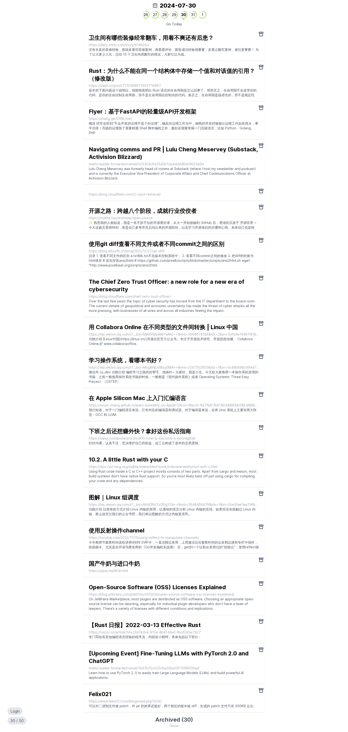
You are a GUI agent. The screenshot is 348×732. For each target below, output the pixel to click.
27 (155, 14)
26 (145, 14)
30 (183, 14)
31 (193, 14)
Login (15, 711)
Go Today (174, 24)
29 (174, 14)
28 (164, 14)
